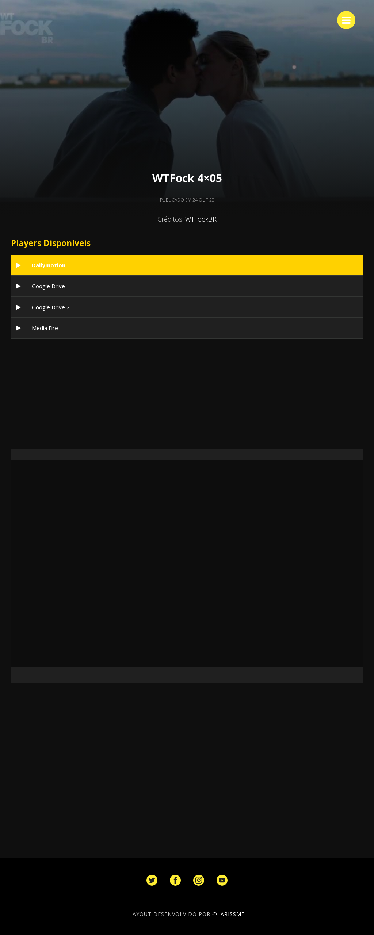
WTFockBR (201, 219)
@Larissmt (228, 914)
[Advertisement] (187, 394)
